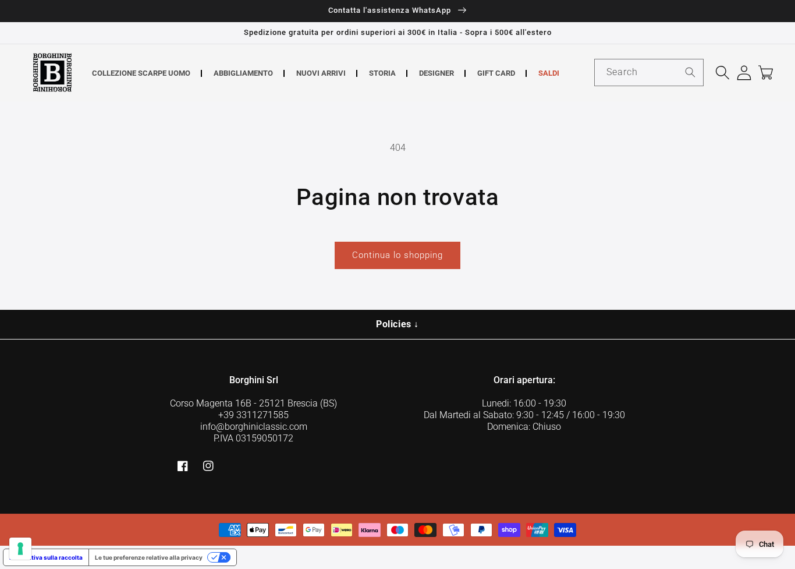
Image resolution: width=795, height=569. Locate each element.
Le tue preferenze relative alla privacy (149, 557)
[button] (722, 72)
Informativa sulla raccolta (46, 557)
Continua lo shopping (397, 255)
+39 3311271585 (253, 414)
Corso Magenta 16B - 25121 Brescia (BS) (253, 403)
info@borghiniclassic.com (253, 426)
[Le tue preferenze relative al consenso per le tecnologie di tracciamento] (20, 549)
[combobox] (649, 72)
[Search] (690, 72)
